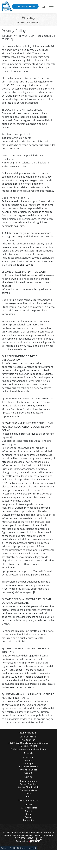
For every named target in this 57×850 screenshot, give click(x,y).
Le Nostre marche (28, 766)
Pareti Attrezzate (28, 808)
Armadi (28, 817)
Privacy (36, 22)
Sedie (28, 796)
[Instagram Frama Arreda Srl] (40, 838)
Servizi (28, 760)
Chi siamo (28, 757)
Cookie (13, 848)
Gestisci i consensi (27, 848)
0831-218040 (31, 746)
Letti (28, 814)
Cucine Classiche (28, 784)
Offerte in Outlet (28, 770)
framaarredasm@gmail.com (32, 749)
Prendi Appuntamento (25, 6)
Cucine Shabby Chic (28, 787)
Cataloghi (28, 763)
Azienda (28, 22)
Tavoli (29, 793)
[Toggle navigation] (51, 6)
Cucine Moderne (28, 781)
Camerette (28, 820)
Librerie (28, 804)
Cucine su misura (29, 790)
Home (20, 22)
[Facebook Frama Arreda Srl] (37, 838)
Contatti (28, 773)
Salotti (28, 811)
